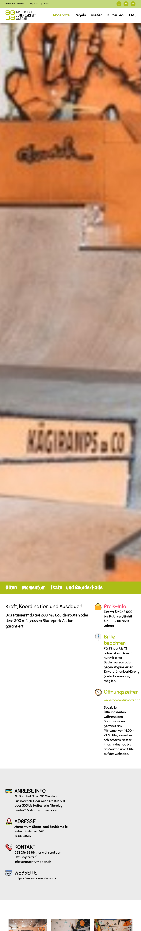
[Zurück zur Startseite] (21, 15)
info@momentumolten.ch (32, 862)
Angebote (61, 15)
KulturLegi (115, 15)
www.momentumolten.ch (122, 700)
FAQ (132, 15)
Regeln (80, 15)
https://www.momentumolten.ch (38, 878)
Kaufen (97, 15)
